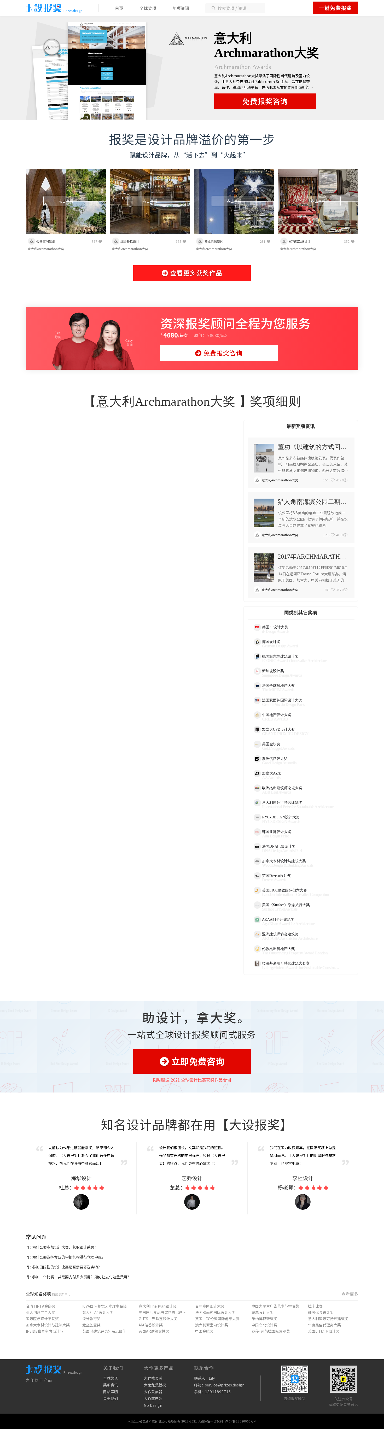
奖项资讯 (180, 8)
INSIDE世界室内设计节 (44, 1331)
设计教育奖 (91, 1319)
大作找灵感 (153, 1378)
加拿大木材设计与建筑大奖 (48, 1325)
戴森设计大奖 (263, 1312)
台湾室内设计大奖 (209, 1306)
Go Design (153, 1405)
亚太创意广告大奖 (40, 1312)
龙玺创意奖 (91, 1325)
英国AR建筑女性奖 (154, 1331)
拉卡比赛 (315, 1306)
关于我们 (110, 1399)
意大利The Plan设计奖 (158, 1306)
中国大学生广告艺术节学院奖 (275, 1306)
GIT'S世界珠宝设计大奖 (158, 1319)
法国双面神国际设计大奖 (215, 1312)
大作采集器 (153, 1392)
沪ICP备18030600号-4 (241, 1421)
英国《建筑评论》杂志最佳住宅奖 (106, 1331)
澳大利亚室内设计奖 (211, 1325)
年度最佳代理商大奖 (324, 1325)
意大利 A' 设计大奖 (97, 1312)
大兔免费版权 (155, 1385)
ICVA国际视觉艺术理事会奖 (104, 1306)
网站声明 (110, 1392)
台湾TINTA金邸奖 (40, 1306)
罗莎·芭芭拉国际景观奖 (271, 1331)
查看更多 (349, 1294)
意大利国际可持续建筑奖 (328, 1319)
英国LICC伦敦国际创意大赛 (217, 1319)
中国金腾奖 (204, 1331)
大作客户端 (153, 1399)
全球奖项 (147, 8)
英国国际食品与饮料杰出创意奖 (162, 1312)
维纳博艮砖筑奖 (264, 1319)
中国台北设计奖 (264, 1325)
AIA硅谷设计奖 (151, 1325)
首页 (119, 8)
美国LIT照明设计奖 (323, 1331)
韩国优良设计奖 (321, 1312)
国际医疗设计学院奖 (42, 1319)
